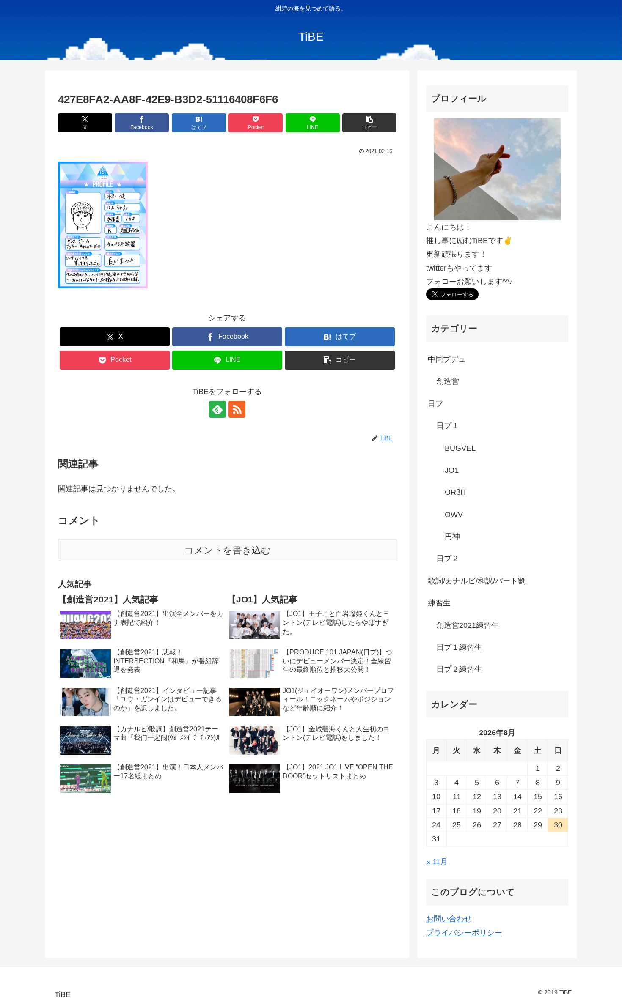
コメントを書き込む (227, 550)
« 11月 (437, 861)
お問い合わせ (449, 919)
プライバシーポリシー (464, 932)
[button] (369, 122)
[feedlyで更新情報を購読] (217, 409)
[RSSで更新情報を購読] (236, 409)
